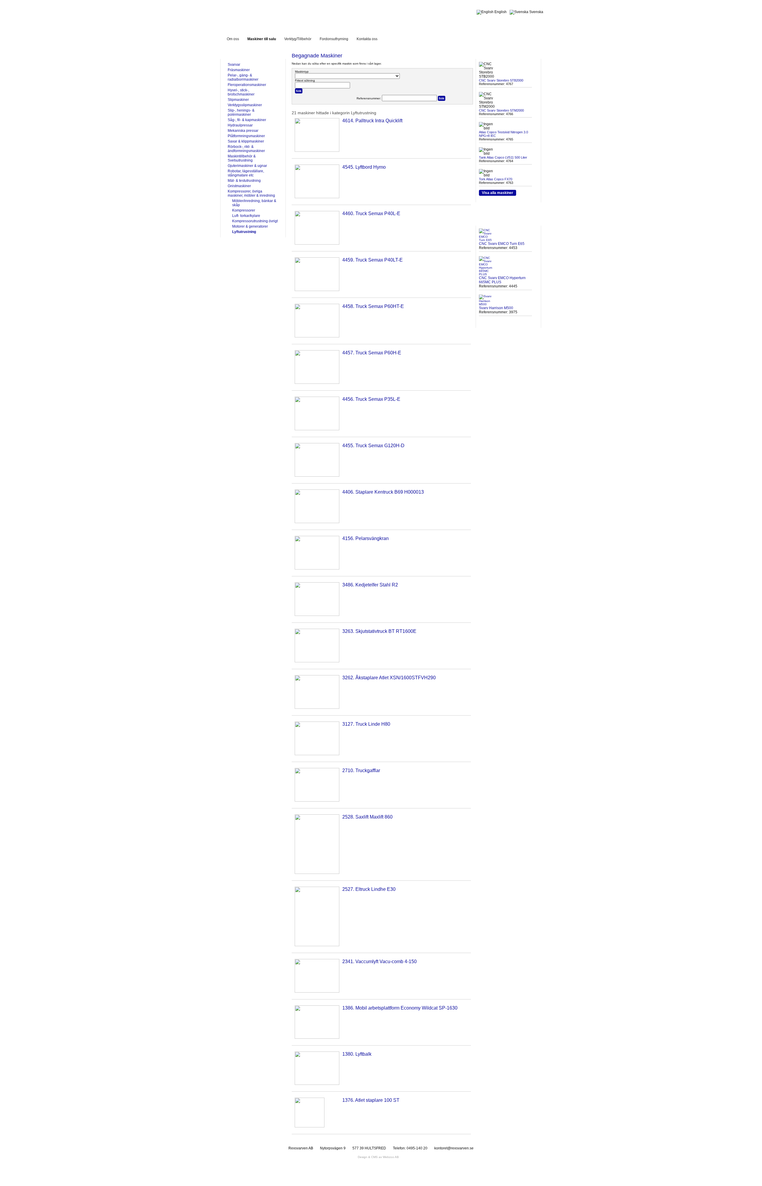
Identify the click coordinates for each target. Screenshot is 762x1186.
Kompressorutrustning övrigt (255, 221)
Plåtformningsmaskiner (246, 136)
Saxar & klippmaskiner (246, 141)
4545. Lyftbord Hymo (364, 167)
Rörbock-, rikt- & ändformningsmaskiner (246, 149)
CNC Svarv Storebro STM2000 (501, 110)
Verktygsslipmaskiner (245, 105)
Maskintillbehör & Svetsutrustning (242, 158)
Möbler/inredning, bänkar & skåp (254, 203)
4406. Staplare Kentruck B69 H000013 (383, 492)
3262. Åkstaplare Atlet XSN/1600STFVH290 (389, 677)
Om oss (233, 39)
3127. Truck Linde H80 (366, 724)
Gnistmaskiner (239, 186)
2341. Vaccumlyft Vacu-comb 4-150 (379, 961)
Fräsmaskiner (239, 70)
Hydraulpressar (240, 125)
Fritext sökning (305, 80)
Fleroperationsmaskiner (247, 85)
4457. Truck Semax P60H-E (371, 352)
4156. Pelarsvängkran (365, 538)
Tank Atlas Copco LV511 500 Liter (503, 157)
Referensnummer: (369, 98)
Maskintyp (302, 71)
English (500, 12)
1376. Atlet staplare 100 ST (370, 1100)
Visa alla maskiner (497, 193)
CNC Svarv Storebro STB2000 (501, 80)
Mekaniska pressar (243, 131)
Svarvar (234, 64)
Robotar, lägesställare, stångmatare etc (246, 173)
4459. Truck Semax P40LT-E (372, 259)
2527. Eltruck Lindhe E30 (369, 889)
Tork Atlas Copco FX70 (495, 179)
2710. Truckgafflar (361, 770)
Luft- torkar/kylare (246, 216)
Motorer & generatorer (250, 226)
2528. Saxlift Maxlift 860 (367, 816)
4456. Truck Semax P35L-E (371, 399)
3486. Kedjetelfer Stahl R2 (370, 584)
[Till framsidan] (272, 14)
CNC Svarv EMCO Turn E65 (501, 244)
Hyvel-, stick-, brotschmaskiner (241, 92)
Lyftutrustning (244, 232)
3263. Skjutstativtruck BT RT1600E (379, 631)
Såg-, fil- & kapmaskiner (247, 120)
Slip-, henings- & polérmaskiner (241, 112)
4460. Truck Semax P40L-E (371, 213)
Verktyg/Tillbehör (297, 39)
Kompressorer (243, 210)
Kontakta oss (367, 39)
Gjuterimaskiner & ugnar (247, 166)
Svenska (535, 12)
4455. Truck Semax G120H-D (373, 445)
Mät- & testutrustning (244, 181)
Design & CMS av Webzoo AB (378, 1157)
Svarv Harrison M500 (496, 308)
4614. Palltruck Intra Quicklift (372, 120)
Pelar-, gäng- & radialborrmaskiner (243, 77)
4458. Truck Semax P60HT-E (373, 306)
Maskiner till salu (261, 39)
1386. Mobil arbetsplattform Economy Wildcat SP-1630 (399, 1007)
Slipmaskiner (238, 100)
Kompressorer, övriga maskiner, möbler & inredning (251, 193)
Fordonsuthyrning (334, 39)
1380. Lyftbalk (356, 1054)
